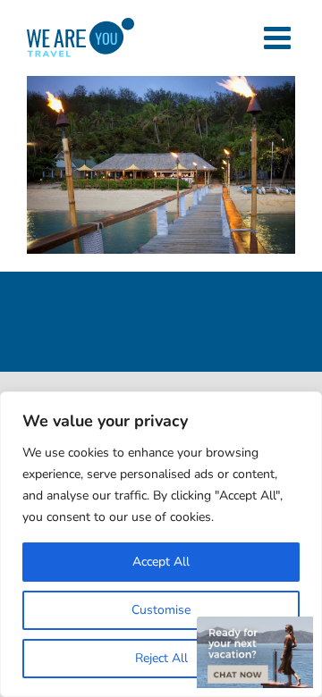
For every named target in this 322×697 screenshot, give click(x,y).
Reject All (161, 658)
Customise (161, 609)
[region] (161, 544)
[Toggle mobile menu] (279, 37)
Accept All (161, 561)
